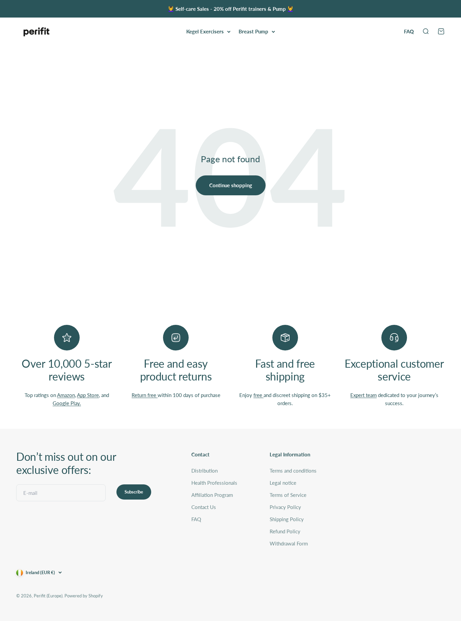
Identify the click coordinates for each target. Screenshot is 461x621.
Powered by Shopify (83, 595)
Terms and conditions (293, 471)
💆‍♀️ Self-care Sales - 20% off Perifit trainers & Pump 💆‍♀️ (231, 9)
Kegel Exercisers (205, 31)
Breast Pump (253, 31)
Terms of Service (288, 495)
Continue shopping (230, 185)
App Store (88, 395)
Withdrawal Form (289, 543)
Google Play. (67, 403)
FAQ (409, 31)
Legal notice (283, 483)
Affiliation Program (212, 495)
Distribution (204, 471)
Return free (145, 395)
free (258, 395)
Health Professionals (214, 483)
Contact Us (203, 507)
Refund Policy (285, 531)
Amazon (66, 395)
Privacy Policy (285, 507)
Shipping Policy (287, 519)
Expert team (363, 395)
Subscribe (134, 492)
